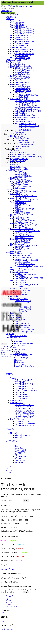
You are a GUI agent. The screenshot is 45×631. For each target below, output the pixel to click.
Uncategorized (11, 340)
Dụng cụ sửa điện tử (26, 142)
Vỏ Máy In (14, 187)
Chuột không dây (25, 307)
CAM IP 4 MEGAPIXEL (24, 33)
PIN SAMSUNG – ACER (29, 126)
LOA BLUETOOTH (27, 264)
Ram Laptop (19, 132)
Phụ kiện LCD (20, 249)
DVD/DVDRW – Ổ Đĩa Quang (22, 214)
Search (4, 344)
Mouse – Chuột (25, 309)
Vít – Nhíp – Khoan (26, 144)
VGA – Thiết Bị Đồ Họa (24, 332)
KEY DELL (23, 99)
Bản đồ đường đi (7, 569)
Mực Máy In (19, 171)
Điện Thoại (14, 64)
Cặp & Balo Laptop (22, 138)
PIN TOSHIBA (25, 130)
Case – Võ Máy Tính (22, 290)
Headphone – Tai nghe (23, 255)
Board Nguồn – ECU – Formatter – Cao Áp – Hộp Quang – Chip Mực (27, 158)
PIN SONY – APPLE (27, 128)
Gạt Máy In (14, 165)
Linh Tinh (18, 148)
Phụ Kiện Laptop (16, 136)
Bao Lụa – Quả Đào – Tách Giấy (22, 155)
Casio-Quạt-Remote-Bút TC (25, 220)
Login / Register (11, 606)
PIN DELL (23, 120)
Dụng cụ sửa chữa (21, 140)
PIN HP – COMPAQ (27, 122)
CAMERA (10, 19)
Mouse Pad (23, 311)
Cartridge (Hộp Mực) (18, 161)
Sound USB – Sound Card (24, 330)
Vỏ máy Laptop (20, 134)
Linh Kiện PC (11, 190)
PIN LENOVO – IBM (27, 124)
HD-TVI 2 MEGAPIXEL (24, 37)
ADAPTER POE (12, 15)
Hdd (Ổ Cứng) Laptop (23, 91)
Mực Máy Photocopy (22, 177)
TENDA (22, 280)
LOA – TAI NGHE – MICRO (21, 253)
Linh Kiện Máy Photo (18, 167)
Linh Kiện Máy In (12, 150)
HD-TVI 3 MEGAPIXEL (24, 39)
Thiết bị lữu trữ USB (22, 325)
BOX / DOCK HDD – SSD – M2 (27, 231)
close (3, 612)
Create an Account (7, 629)
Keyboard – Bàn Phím (23, 303)
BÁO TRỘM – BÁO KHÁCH (21, 21)
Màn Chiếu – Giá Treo (18, 336)
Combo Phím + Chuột (23, 301)
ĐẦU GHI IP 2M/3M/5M (24, 54)
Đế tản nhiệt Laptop (22, 146)
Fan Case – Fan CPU (22, 292)
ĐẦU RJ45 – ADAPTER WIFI (31, 278)
